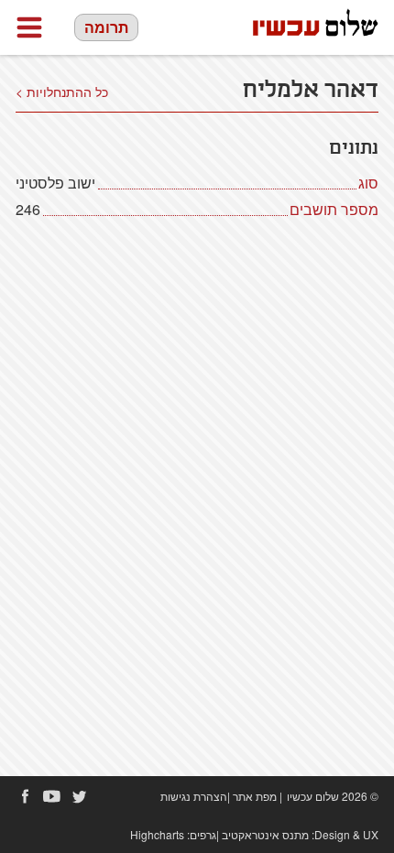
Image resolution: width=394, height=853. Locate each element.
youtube (52, 796)
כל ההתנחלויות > (62, 91)
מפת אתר (255, 796)
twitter (80, 796)
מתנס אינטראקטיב (265, 834)
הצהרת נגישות (193, 796)
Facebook (25, 796)
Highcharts (157, 834)
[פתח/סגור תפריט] (29, 27)
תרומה (106, 27)
